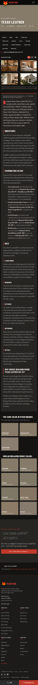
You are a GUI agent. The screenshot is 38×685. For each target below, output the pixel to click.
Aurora (3, 660)
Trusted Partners (24, 651)
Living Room (24, 37)
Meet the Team (23, 642)
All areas (4, 663)
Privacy (16, 671)
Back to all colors (10, 566)
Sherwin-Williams (15, 569)
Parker (2, 648)
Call (11, 683)
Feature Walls (4, 624)
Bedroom (14, 41)
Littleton (3, 657)
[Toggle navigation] (33, 2)
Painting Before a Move (6, 630)
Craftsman (5, 48)
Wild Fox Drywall (15, 677)
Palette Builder (23, 621)
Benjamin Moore (24, 569)
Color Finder (23, 615)
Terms (20, 671)
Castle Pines (4, 651)
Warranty (26, 671)
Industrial (13, 48)
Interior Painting (5, 612)
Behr (30, 569)
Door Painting (4, 621)
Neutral (4, 37)
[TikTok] (1, 674)
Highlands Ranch (5, 645)
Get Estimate (29, 683)
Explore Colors (23, 612)
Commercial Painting (6, 627)
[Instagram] (4, 674)
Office (20, 41)
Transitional (27, 44)
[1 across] (35, 57)
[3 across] (28, 57)
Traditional (5, 44)
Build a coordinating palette (13, 52)
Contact (22, 654)
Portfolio (22, 645)
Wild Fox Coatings (25, 677)
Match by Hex (23, 618)
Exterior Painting (5, 615)
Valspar (34, 569)
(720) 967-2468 (5, 604)
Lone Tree (3, 654)
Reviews (22, 648)
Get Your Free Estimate (18, 551)
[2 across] (32, 57)
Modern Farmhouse (16, 44)
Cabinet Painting (5, 618)
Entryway (28, 41)
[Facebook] (7, 674)
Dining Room (5, 41)
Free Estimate (4, 633)
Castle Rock (4, 642)
